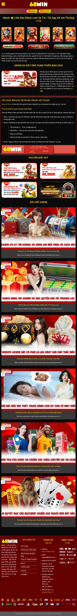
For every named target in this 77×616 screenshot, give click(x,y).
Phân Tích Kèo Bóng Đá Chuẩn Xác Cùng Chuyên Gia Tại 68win (39, 466)
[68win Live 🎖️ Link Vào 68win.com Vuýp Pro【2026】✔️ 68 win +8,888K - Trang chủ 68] (38, 4)
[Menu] (3, 4)
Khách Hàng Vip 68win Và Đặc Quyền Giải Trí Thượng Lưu (38, 305)
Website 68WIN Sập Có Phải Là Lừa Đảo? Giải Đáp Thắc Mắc (38, 359)
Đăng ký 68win (6, 104)
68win (3, 54)
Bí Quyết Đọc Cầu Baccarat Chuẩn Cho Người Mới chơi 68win (38, 520)
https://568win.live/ (48, 551)
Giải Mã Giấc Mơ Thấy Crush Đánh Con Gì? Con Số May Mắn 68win (38, 412)
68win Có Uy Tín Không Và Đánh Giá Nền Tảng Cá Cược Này (38, 251)
